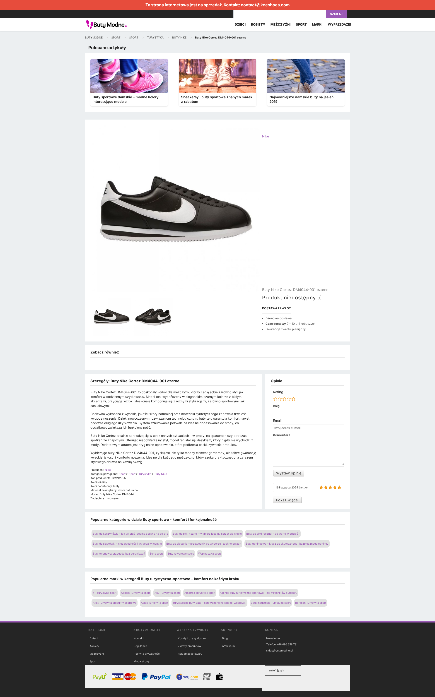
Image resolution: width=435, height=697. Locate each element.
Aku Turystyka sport (167, 592)
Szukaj (336, 14)
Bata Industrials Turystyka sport (271, 602)
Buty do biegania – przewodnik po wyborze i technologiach (203, 543)
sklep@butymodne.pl (279, 650)
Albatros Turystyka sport (199, 592)
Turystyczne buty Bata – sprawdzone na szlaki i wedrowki (209, 602)
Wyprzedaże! (339, 24)
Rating (278, 392)
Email (277, 421)
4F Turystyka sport (104, 592)
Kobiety (94, 646)
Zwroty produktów (189, 646)
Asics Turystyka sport (154, 602)
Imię (276, 406)
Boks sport (156, 553)
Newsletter (273, 638)
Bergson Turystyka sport (310, 602)
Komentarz (281, 435)
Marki (317, 24)
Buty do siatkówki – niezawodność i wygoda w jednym (127, 543)
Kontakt (139, 638)
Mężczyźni (96, 653)
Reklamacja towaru (190, 653)
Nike (265, 136)
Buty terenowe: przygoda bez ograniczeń (119, 553)
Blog (225, 638)
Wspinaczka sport (209, 553)
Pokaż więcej (287, 500)
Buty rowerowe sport (180, 553)
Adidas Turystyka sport (135, 592)
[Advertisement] (295, 217)
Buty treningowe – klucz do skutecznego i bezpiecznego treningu (287, 543)
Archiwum (228, 646)
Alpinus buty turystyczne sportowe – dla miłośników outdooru (258, 592)
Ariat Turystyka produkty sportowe (114, 602)
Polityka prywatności (147, 653)
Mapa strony (142, 661)
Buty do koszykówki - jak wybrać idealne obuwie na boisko (130, 533)
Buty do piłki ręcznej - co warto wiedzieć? (273, 533)
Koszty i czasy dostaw (192, 638)
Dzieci (93, 638)
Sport (92, 661)
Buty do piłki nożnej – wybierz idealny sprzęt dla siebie (207, 533)
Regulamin (140, 646)
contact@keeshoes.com (265, 4)
